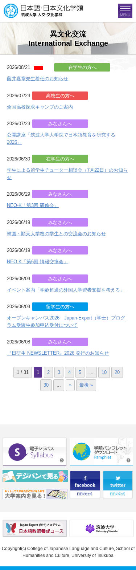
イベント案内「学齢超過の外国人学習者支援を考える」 (66, 290)
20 (117, 372)
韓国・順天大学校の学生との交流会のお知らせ (56, 233)
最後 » (86, 385)
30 (46, 385)
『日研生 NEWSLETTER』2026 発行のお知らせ (58, 353)
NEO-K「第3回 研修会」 (33, 205)
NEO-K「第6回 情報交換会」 (37, 261)
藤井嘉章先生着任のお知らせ (37, 78)
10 (104, 372)
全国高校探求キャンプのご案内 (40, 107)
